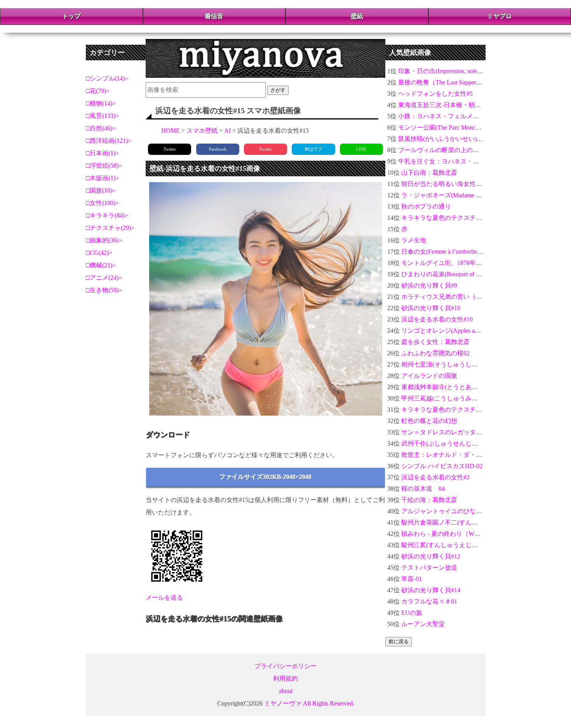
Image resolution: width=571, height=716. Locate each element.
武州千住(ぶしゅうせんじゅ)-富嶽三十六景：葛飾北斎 (475, 443)
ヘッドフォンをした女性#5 (435, 93)
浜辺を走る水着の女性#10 (437, 319)
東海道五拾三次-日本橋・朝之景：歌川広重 (458, 105)
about (285, 691)
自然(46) (101, 128)
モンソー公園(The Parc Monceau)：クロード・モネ (467, 127)
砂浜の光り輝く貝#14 (430, 590)
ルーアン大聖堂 (423, 624)
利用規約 (285, 678)
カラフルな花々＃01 (429, 601)
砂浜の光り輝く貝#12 (430, 556)
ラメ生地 (413, 240)
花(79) (98, 91)
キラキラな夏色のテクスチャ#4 (444, 217)
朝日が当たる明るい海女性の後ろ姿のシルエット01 (472, 184)
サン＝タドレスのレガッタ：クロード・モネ (463, 432)
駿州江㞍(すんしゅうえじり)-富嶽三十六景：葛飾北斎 (475, 545)
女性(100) (102, 203)
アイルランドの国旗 (429, 375)
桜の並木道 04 (423, 488)
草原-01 (411, 579)
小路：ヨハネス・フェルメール (441, 116)
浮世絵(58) (104, 165)
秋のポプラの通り (426, 206)
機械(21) (101, 265)
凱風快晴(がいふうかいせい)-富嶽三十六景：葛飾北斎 (472, 138)
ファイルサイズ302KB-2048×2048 (265, 477)
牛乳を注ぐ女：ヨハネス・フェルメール (454, 161)
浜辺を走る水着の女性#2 (435, 477)
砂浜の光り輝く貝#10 (430, 308)
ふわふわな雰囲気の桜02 (435, 353)
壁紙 (357, 16)
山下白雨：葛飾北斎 (429, 172)
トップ (71, 16)
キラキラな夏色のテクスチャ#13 (446, 409)
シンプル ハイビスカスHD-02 (441, 466)
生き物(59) (104, 290)
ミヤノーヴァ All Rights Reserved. (309, 703)
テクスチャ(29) (110, 228)
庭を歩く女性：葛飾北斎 (435, 342)
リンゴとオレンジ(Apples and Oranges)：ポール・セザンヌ (481, 330)
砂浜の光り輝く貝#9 (429, 285)
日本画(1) (102, 153)
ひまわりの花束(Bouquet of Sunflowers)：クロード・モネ (478, 274)
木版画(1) (102, 178)
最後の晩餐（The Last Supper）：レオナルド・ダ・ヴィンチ (480, 82)
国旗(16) (101, 190)
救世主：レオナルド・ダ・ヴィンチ (451, 454)
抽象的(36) (104, 240)
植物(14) (101, 103)
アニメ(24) (104, 277)
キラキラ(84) (107, 215)
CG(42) (99, 252)
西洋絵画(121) (109, 140)
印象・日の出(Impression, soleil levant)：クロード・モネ (473, 71)
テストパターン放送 (429, 567)
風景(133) (102, 115)
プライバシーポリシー (285, 666)
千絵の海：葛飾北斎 (429, 500)
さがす (278, 90)
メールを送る (164, 597)
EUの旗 (411, 612)
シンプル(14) (107, 78)
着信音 (214, 16)
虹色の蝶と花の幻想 (429, 421)
